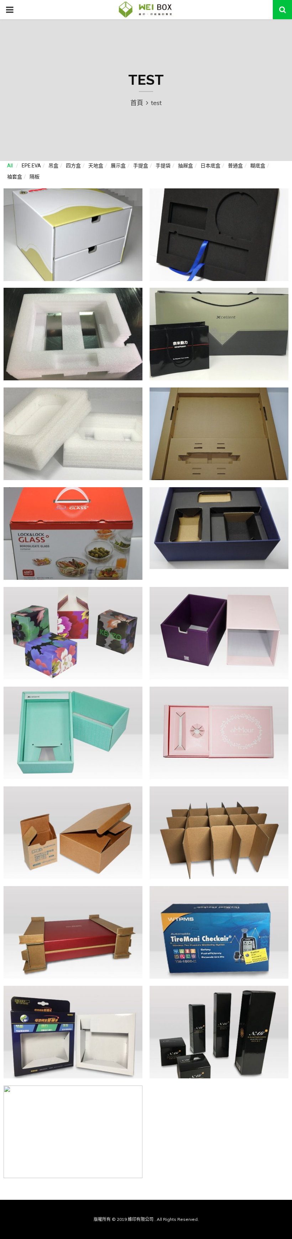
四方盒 (73, 165)
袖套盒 (14, 176)
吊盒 (53, 165)
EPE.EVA (31, 165)
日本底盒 (210, 165)
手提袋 (163, 165)
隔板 (35, 176)
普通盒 (235, 165)
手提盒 (140, 165)
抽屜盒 (185, 165)
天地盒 (95, 165)
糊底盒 (257, 165)
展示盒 (118, 165)
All (10, 165)
